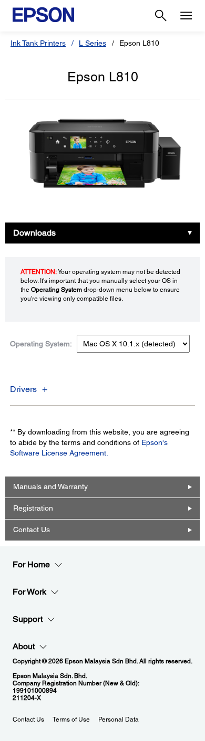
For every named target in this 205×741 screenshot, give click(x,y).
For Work (29, 592)
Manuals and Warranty (50, 486)
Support (28, 619)
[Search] (160, 15)
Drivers (23, 389)
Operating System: (41, 344)
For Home (31, 564)
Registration (33, 508)
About (24, 646)
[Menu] (186, 15)
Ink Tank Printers (38, 43)
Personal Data (118, 719)
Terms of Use (71, 719)
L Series (92, 43)
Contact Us (31, 529)
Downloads (34, 233)
